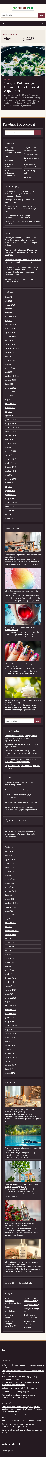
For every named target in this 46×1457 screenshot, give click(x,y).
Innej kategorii (11, 160)
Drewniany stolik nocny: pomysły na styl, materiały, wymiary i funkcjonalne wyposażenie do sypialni (21, 193)
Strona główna (23, 2)
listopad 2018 (10, 467)
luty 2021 (8, 411)
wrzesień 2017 (10, 506)
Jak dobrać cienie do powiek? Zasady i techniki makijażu (20, 280)
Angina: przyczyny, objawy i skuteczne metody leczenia (20, 628)
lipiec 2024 (9, 340)
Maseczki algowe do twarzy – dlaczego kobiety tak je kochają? (20, 783)
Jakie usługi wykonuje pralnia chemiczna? (21, 802)
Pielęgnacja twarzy (31, 154)
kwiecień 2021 (10, 403)
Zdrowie (7, 79)
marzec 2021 (10, 407)
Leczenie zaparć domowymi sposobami (17, 1391)
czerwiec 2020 (10, 443)
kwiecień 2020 (10, 451)
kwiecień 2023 (10, 368)
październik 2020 (12, 427)
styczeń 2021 (10, 415)
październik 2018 (12, 471)
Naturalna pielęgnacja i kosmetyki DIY (10, 172)
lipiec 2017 (9, 514)
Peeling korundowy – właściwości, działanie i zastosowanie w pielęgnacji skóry (23, 261)
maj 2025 (8, 321)
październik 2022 (12, 376)
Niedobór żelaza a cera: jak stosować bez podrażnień (18, 1402)
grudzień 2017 (10, 495)
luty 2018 (8, 487)
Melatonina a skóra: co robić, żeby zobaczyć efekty (22, 1388)
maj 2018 (8, 475)
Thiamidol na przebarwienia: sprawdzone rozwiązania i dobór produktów (18, 1396)
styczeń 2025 (10, 332)
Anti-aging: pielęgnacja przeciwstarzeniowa (13, 150)
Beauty (7, 156)
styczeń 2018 (10, 491)
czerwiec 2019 (10, 459)
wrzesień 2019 (10, 455)
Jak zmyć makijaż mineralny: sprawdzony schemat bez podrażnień (21, 1263)
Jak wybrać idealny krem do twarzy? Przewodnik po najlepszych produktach (21, 808)
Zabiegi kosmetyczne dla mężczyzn (19, 790)
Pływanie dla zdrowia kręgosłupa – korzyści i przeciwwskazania (23, 1149)
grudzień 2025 (10, 309)
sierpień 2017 (10, 510)
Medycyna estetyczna (9, 165)
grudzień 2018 (10, 463)
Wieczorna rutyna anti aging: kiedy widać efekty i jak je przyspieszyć (21, 1110)
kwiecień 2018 (10, 479)
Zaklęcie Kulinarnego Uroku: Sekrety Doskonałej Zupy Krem (22, 87)
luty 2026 (8, 301)
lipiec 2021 (9, 396)
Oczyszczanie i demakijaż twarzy (31, 148)
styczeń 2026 (10, 305)
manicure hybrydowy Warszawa (10, 1355)
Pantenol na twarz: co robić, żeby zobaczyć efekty (22, 1420)
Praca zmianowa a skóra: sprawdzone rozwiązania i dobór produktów (20, 216)
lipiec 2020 (9, 439)
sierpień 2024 (10, 336)
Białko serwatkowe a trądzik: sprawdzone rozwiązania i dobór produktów (18, 1425)
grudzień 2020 (10, 419)
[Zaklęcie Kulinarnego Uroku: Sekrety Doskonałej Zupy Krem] (23, 61)
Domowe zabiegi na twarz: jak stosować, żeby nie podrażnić (22, 1431)
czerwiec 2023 (10, 360)
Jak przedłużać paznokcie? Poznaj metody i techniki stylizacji (22, 665)
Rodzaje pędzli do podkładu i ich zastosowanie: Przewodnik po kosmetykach (21, 1383)
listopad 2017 (10, 498)
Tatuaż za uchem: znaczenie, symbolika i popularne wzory (21, 796)
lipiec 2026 (9, 297)
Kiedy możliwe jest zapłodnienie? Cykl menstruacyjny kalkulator (23, 1372)
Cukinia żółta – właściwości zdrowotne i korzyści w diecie (22, 1416)
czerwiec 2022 (10, 388)
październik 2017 (12, 502)
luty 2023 (8, 372)
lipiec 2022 (9, 384)
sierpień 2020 (10, 435)
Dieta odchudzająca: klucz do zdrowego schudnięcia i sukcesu (23, 1366)
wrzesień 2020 (10, 431)
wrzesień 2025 (10, 313)
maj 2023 (8, 364)
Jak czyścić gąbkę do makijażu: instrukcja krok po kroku (21, 592)
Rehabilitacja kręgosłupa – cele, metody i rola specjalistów (23, 555)
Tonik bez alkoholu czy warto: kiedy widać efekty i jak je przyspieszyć (22, 1185)
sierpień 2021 (10, 392)
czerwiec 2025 (10, 317)
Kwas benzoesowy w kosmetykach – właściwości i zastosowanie (19, 1224)
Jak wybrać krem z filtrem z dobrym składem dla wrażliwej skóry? (23, 701)
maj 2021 (8, 400)
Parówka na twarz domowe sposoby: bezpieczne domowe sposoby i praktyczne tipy (22, 208)
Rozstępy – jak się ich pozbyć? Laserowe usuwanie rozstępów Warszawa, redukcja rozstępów (21, 252)
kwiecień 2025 (10, 324)
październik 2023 (12, 348)
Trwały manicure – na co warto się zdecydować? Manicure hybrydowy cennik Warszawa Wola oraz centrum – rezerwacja (22, 1409)
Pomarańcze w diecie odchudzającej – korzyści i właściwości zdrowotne (21, 1377)
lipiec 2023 (9, 356)
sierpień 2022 (10, 380)
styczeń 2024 (10, 344)
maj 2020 (8, 447)
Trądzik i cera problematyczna (30, 165)
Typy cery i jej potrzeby (29, 171)
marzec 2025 (10, 328)
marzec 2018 (10, 483)
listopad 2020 (10, 423)
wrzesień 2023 (10, 352)
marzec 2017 (10, 518)
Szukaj (41, 15)
